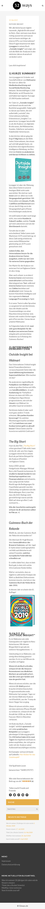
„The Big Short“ (29, 446)
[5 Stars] (30, 781)
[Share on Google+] (18, 795)
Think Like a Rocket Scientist (15, 832)
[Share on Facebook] (10, 795)
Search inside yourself (12, 839)
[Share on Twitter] (14, 795)
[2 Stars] (25, 781)
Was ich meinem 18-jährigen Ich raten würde (19, 823)
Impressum (6, 861)
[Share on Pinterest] (27, 795)
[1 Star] (23, 781)
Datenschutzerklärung (11, 864)
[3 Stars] (27, 781)
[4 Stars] (28, 781)
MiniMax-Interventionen (13, 836)
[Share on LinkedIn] (22, 795)
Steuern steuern (11, 829)
